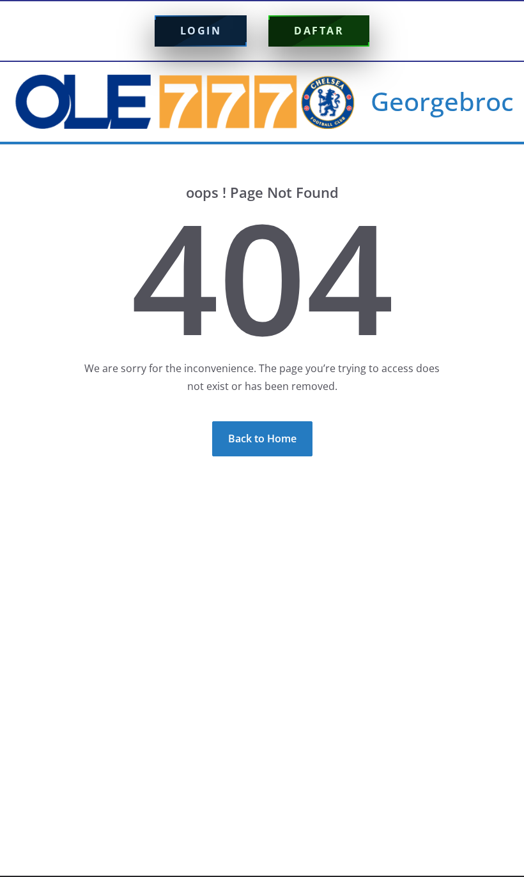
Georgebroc (442, 101)
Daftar (319, 31)
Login (201, 31)
